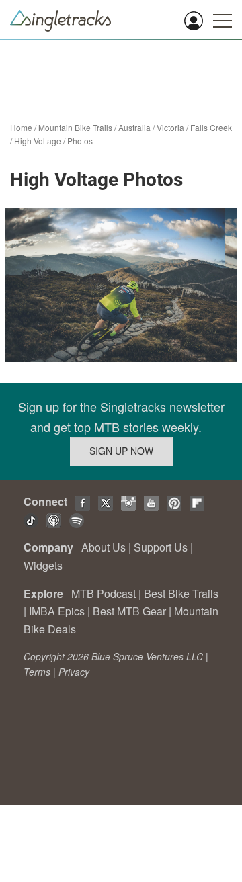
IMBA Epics (57, 611)
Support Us (161, 547)
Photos (80, 140)
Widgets (43, 565)
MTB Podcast (103, 593)
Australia (134, 127)
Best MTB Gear (129, 611)
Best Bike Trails (181, 593)
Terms (37, 671)
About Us (103, 547)
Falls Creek (211, 127)
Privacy (73, 671)
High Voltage (37, 140)
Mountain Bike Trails (75, 127)
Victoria (170, 127)
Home (21, 127)
